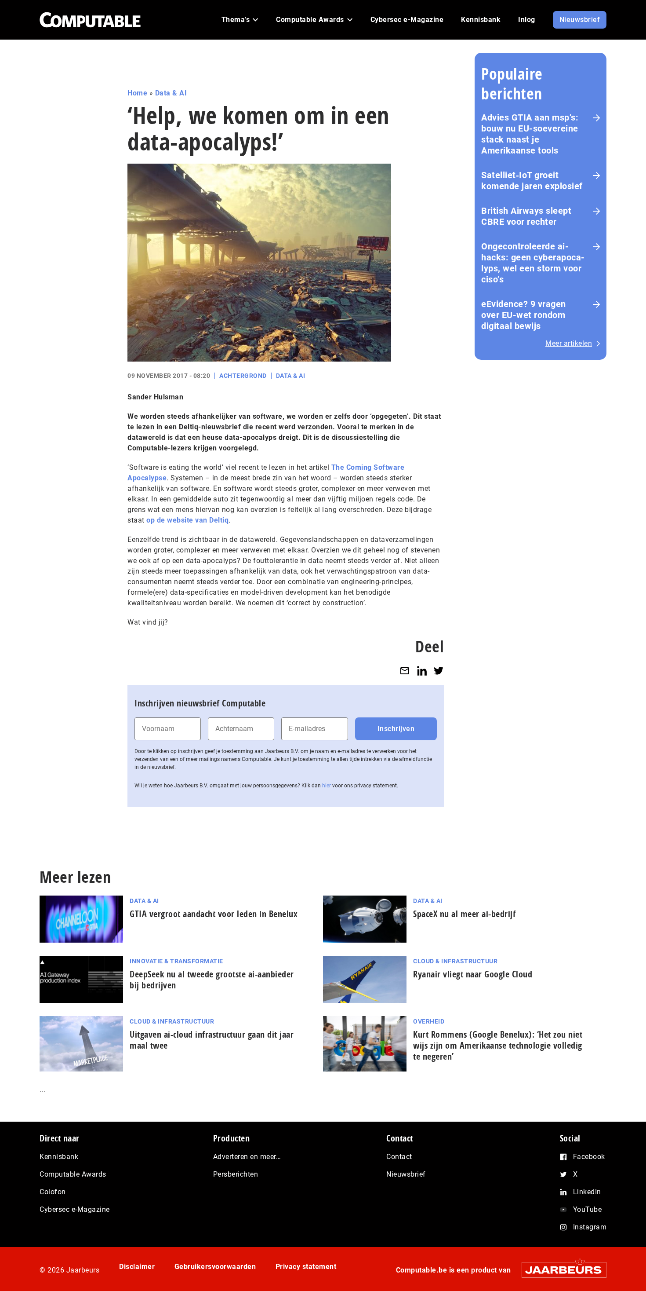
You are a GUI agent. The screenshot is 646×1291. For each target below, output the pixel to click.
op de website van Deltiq (187, 520)
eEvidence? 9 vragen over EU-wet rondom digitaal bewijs (523, 315)
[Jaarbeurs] (559, 1269)
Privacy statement (306, 1266)
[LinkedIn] (422, 670)
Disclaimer (137, 1266)
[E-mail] (404, 670)
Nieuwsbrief (406, 1174)
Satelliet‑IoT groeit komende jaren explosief (532, 180)
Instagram (590, 1227)
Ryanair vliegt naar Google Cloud (472, 974)
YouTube (587, 1209)
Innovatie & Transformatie (176, 961)
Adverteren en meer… (247, 1156)
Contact (399, 1156)
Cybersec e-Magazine (75, 1209)
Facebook (589, 1156)
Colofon (53, 1192)
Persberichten (235, 1174)
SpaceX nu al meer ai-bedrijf (464, 914)
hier (326, 786)
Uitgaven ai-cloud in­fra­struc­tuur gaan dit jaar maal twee (212, 1039)
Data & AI (171, 93)
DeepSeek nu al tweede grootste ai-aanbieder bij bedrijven (212, 979)
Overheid (428, 1021)
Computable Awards (73, 1174)
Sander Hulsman (155, 397)
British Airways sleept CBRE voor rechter (526, 216)
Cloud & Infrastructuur (455, 961)
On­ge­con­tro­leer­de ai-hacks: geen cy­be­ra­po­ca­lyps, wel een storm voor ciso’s (532, 263)
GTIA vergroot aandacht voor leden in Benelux (214, 914)
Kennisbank (59, 1156)
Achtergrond (243, 375)
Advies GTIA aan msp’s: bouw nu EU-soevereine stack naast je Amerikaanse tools (529, 134)
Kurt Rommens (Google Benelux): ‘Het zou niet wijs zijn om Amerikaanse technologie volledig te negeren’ (497, 1045)
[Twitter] (438, 670)
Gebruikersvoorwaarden (215, 1266)
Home (137, 93)
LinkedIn (587, 1192)
